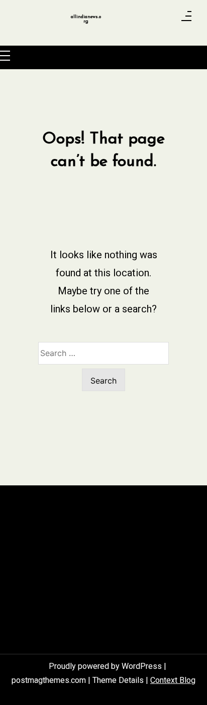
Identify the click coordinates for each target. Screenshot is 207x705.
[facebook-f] (125, 19)
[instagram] (138, 19)
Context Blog (172, 680)
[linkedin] (152, 19)
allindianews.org (86, 19)
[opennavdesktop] (186, 19)
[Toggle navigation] (5, 56)
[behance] (165, 19)
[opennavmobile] (17, 56)
